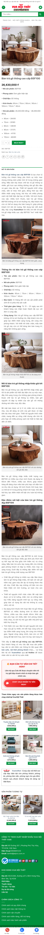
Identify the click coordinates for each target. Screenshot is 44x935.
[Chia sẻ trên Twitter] (11, 157)
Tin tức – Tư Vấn (8, 887)
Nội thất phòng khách (21, 20)
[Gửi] (40, 14)
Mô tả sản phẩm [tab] (8, 169)
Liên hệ (5, 892)
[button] (3, 7)
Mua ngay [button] (11, 729)
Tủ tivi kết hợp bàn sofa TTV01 (33, 817)
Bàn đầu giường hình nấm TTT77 (33, 757)
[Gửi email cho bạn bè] (15, 157)
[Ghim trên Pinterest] (19, 157)
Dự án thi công (8, 889)
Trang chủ (7, 20)
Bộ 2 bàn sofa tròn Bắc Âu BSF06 (11, 817)
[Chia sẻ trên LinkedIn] (23, 157)
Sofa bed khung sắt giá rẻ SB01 (11, 757)
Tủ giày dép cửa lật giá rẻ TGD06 (11, 723)
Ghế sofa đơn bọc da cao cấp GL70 (33, 723)
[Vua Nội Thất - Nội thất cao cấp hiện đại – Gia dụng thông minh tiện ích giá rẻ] (22, 7)
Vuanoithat (16, 771)
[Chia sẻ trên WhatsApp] (3, 157)
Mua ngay (19, 143)
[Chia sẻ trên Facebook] (7, 157)
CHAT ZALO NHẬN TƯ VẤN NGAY (23, 683)
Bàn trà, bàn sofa (14, 152)
